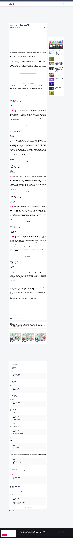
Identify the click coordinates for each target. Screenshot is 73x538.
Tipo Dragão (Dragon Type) (59, 92)
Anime (19, 3)
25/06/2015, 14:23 (17, 375)
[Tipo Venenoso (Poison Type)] (51, 84)
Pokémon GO (39, 3)
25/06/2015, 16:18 (14, 469)
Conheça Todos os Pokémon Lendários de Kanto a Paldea (59, 63)
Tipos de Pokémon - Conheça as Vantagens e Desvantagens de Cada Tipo (59, 52)
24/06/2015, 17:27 (14, 396)
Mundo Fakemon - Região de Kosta (40, 341)
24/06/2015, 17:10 (14, 382)
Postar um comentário (28, 507)
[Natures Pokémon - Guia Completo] (51, 59)
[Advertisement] (36, 15)
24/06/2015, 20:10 (14, 410)
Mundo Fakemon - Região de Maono (27, 341)
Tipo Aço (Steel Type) (59, 87)
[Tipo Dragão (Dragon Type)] (51, 93)
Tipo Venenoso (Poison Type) (58, 83)
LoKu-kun (14, 409)
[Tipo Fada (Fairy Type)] (51, 79)
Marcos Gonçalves (16, 486)
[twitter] (62, 0)
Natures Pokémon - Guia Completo (58, 58)
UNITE (44, 3)
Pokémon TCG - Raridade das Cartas (59, 74)
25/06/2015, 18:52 (14, 487)
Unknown (14, 468)
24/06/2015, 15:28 (14, 368)
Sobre (16, 0)
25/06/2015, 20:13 (17, 499)
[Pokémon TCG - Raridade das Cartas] (51, 75)
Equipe (13, 0)
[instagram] (63, 532)
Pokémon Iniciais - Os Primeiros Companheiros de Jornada (59, 69)
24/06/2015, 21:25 (14, 424)
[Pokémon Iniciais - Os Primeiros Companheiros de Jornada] (51, 68)
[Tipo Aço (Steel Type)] (51, 88)
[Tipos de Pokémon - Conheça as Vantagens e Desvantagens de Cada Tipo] (51, 52)
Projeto (14, 318)
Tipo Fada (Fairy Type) (59, 78)
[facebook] (59, 532)
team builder (19, 318)
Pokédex (49, 3)
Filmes (22, 3)
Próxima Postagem (43, 510)
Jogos (31, 3)
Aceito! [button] (4, 535)
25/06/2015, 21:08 (17, 478)
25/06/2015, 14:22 (17, 389)
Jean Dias (15, 323)
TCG (34, 3)
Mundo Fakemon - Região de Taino (15, 341)
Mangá (26, 3)
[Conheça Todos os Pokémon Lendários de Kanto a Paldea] (51, 63)
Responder (12, 371)
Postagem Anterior (12, 510)
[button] (61, 3)
